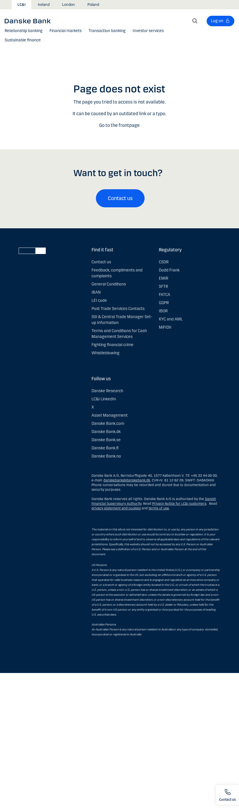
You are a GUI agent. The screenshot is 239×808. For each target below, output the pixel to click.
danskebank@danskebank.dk (126, 480)
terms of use (159, 508)
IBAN (96, 292)
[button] (24, 31)
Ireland (44, 4)
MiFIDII (165, 327)
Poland (93, 4)
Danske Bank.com (108, 423)
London (68, 4)
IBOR (163, 311)
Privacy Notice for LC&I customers (179, 504)
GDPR (164, 302)
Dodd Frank (169, 270)
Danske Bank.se (106, 439)
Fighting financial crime (112, 344)
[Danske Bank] (30, 20)
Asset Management (110, 415)
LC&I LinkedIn (104, 399)
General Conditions (109, 284)
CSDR (163, 262)
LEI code (99, 300)
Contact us (120, 198)
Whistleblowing (105, 352)
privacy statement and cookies (116, 508)
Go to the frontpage (119, 125)
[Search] (195, 20)
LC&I (21, 4)
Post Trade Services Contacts (118, 308)
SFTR (163, 286)
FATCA (164, 294)
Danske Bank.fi (105, 448)
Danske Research (107, 390)
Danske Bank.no (106, 456)
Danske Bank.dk (106, 431)
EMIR (163, 278)
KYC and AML (171, 319)
